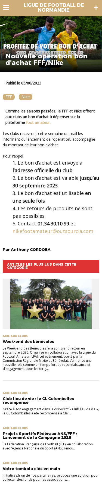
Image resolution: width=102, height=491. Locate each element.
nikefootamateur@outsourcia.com (53, 231)
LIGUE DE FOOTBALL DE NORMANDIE (54, 7)
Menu (8, 7)
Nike (25, 97)
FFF (8, 97)
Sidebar (96, 7)
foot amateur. (38, 122)
